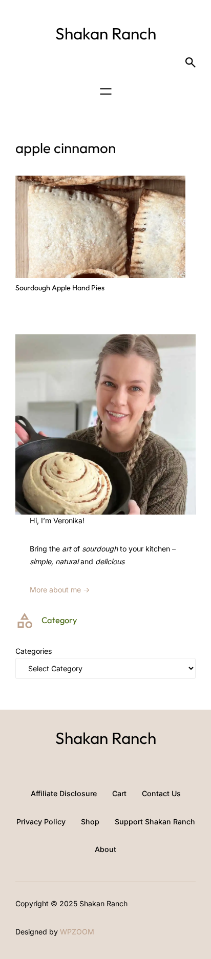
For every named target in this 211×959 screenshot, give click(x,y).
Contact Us (161, 793)
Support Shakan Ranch (155, 821)
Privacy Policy (41, 821)
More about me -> (60, 589)
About (105, 849)
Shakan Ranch (105, 33)
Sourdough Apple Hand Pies (59, 287)
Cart (119, 793)
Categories (33, 651)
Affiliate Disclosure (64, 793)
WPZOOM (77, 931)
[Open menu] (105, 91)
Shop (90, 821)
